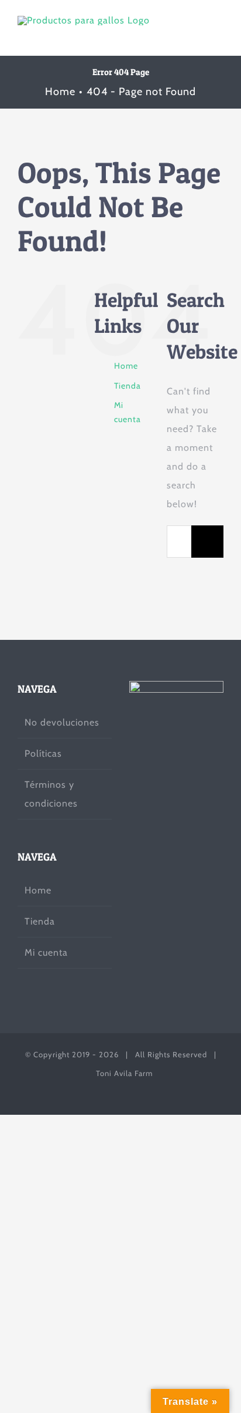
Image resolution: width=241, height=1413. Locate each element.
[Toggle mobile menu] (218, 34)
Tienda (127, 385)
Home (126, 365)
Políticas (43, 753)
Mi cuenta (46, 952)
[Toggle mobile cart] (197, 34)
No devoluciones (62, 722)
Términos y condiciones (51, 794)
